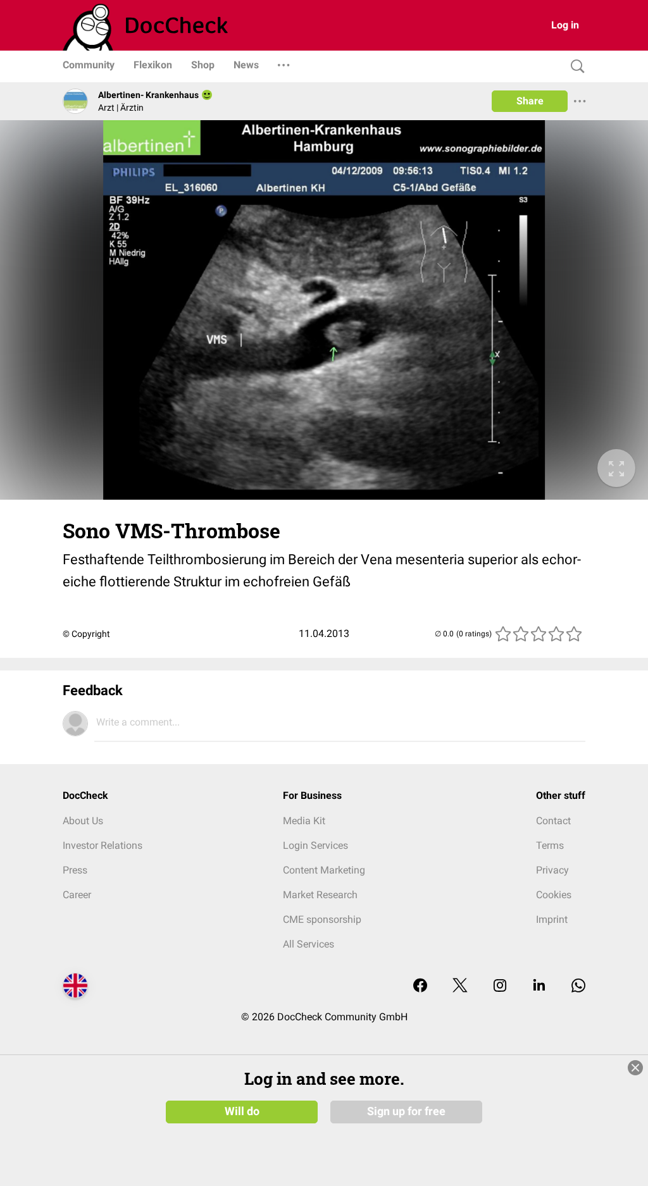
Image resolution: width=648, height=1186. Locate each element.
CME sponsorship (322, 919)
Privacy (552, 870)
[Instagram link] (500, 986)
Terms (550, 845)
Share (530, 101)
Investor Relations (102, 845)
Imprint (552, 919)
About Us (83, 821)
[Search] (574, 67)
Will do (242, 1111)
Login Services (315, 845)
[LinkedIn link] (539, 986)
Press (75, 870)
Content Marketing (324, 870)
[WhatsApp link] (578, 986)
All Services (308, 944)
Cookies (553, 895)
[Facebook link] (420, 986)
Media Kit (304, 821)
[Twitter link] (460, 986)
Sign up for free (406, 1111)
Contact (553, 821)
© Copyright (86, 634)
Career (77, 895)
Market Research (320, 895)
